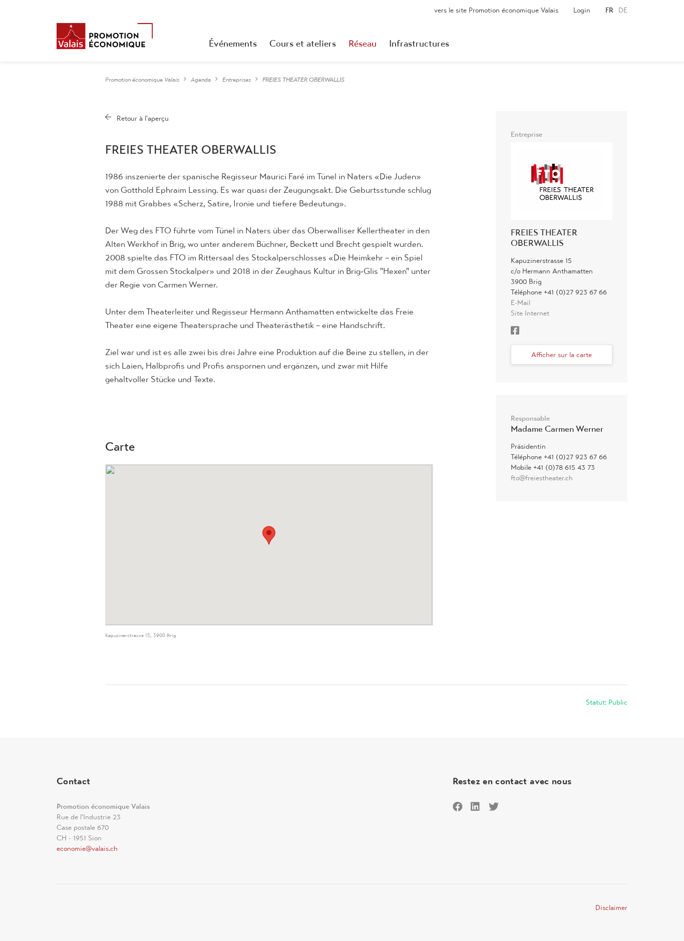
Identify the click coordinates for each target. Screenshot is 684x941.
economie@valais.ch (87, 848)
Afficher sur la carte (561, 354)
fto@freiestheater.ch (542, 477)
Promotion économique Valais (142, 80)
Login (581, 10)
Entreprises (236, 80)
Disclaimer (611, 907)
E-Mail (520, 302)
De (622, 10)
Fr (609, 10)
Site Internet (530, 313)
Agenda (201, 80)
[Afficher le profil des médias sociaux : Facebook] (517, 331)
